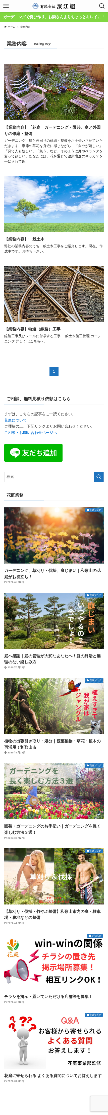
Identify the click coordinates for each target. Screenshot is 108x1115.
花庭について (15, 420)
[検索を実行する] (99, 477)
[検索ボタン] (102, 6)
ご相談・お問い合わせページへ (30, 432)
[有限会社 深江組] (54, 6)
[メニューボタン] (6, 6)
